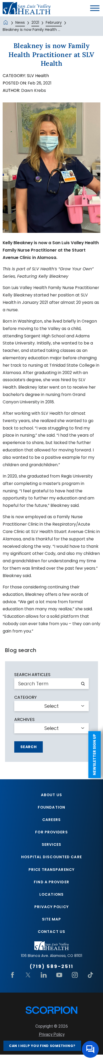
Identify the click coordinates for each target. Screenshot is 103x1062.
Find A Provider (51, 882)
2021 (35, 22)
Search (28, 746)
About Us (51, 794)
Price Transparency (51, 869)
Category (25, 697)
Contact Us (51, 931)
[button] (94, 8)
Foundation (51, 807)
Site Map (51, 919)
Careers (51, 819)
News (20, 22)
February (54, 22)
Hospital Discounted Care (51, 857)
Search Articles (32, 675)
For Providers (51, 832)
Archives (24, 720)
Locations (51, 894)
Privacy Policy (51, 906)
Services (52, 844)
